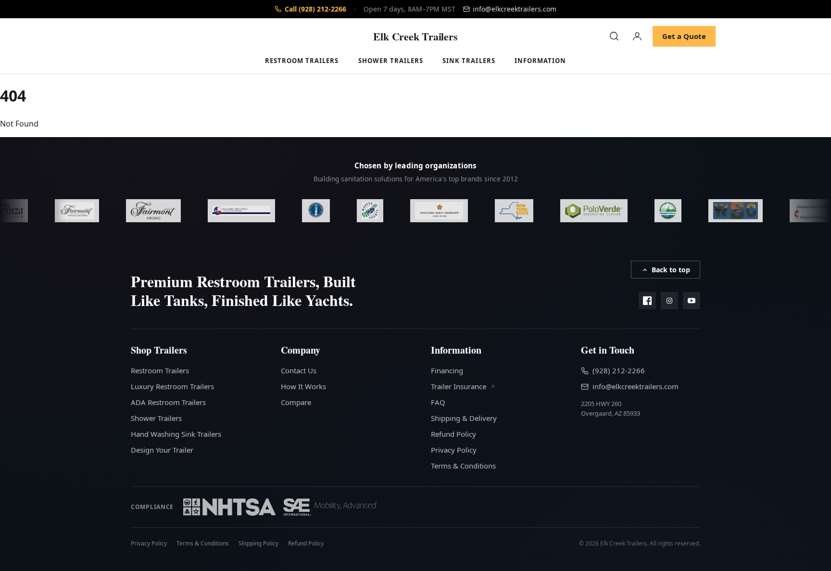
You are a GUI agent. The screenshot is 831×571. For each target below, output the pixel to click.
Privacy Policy (454, 450)
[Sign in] (637, 36)
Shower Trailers (391, 60)
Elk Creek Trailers (415, 36)
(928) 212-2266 (618, 370)
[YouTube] (691, 300)
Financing (447, 370)
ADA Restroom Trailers (168, 402)
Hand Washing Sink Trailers (176, 434)
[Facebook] (647, 300)
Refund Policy (453, 434)
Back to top (671, 269)
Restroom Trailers (302, 60)
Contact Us (298, 370)
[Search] (614, 36)
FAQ (438, 402)
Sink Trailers (468, 60)
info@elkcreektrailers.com (635, 386)
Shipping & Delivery (464, 418)
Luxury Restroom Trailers (172, 386)
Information (540, 60)
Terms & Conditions (463, 465)
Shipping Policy (258, 543)
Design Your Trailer (162, 450)
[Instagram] (669, 300)
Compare (296, 402)
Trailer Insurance (459, 386)
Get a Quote (684, 36)
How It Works (303, 386)
